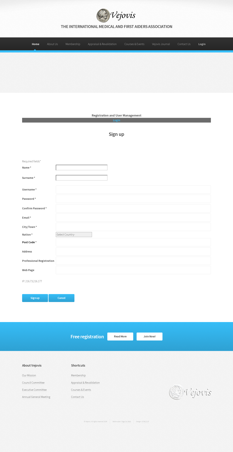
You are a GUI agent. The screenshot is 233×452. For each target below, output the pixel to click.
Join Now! (149, 336)
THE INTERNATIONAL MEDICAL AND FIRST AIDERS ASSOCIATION (116, 26)
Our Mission (29, 375)
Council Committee (33, 382)
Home (35, 44)
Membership (73, 44)
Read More (120, 336)
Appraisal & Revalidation (102, 44)
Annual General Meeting (36, 397)
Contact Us (184, 44)
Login (116, 120)
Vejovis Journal (161, 44)
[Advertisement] (116, 72)
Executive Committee (34, 390)
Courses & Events (134, 44)
